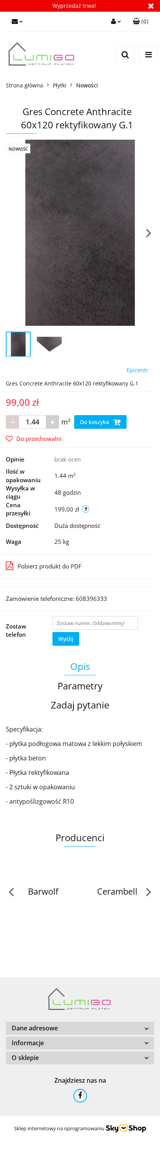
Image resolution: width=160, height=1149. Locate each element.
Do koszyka (95, 422)
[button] (140, 21)
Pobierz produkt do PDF (49, 566)
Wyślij (65, 639)
